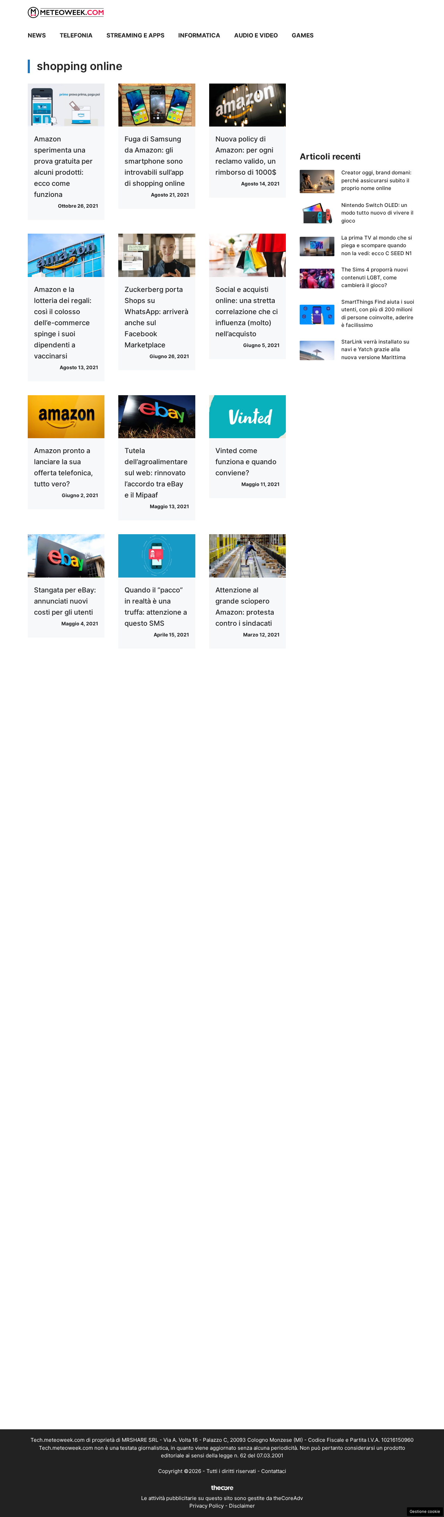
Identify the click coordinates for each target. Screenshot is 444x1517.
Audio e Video (256, 35)
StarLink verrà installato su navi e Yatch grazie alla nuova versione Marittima (375, 349)
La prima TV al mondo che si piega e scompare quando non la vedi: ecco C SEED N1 (376, 245)
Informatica (199, 35)
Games (303, 35)
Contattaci (273, 1471)
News (37, 35)
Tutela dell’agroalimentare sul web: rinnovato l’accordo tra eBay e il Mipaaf (156, 473)
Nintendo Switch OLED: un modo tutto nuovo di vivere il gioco (377, 213)
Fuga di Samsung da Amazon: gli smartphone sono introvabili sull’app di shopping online (155, 161)
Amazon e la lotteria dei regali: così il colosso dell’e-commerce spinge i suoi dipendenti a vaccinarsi (63, 322)
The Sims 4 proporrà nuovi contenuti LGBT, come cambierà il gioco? (374, 277)
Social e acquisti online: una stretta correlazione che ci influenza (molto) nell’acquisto (246, 311)
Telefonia (76, 35)
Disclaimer (242, 1505)
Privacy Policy (206, 1505)
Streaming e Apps (135, 35)
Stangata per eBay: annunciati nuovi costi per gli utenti (65, 601)
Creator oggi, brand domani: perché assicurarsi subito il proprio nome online (376, 180)
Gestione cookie (425, 1511)
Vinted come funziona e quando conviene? (245, 462)
